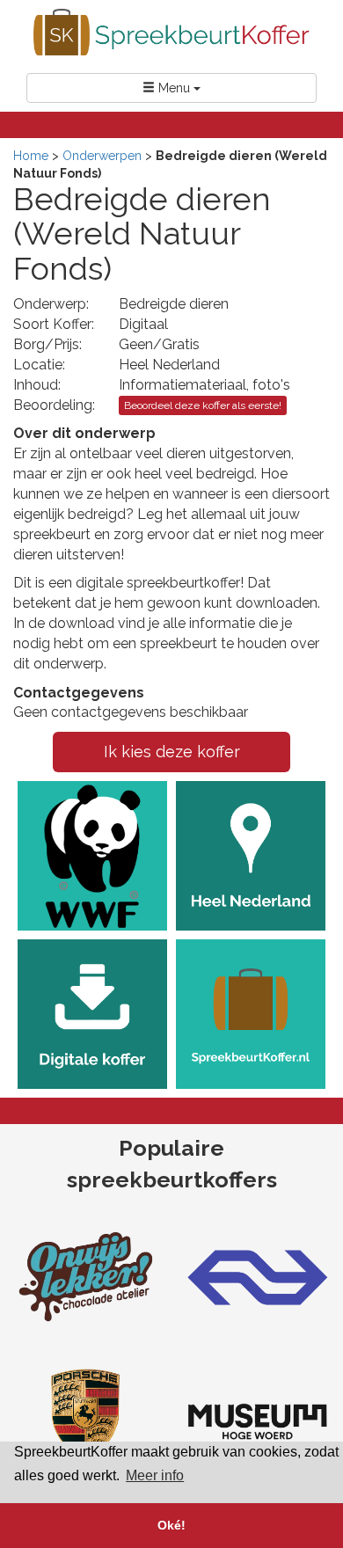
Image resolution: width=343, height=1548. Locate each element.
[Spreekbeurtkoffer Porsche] (85, 1420)
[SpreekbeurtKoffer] (171, 32)
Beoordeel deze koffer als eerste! (202, 405)
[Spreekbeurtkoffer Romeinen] (257, 1420)
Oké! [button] (171, 1525)
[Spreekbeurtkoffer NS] (257, 1275)
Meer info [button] (155, 1475)
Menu (174, 88)
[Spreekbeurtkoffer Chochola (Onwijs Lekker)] (85, 1275)
